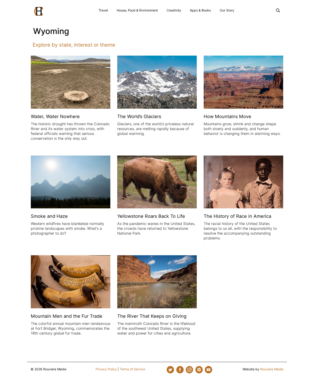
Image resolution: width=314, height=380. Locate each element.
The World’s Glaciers (139, 116)
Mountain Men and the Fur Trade (66, 316)
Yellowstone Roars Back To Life (151, 216)
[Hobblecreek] (38, 11)
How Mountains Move (227, 116)
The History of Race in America (237, 216)
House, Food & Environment (137, 10)
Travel (103, 10)
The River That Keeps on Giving (151, 316)
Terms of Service (132, 369)
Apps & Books (200, 10)
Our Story (227, 10)
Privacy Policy (106, 369)
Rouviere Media (271, 369)
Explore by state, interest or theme (74, 45)
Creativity (174, 10)
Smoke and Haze (49, 216)
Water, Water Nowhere (55, 116)
